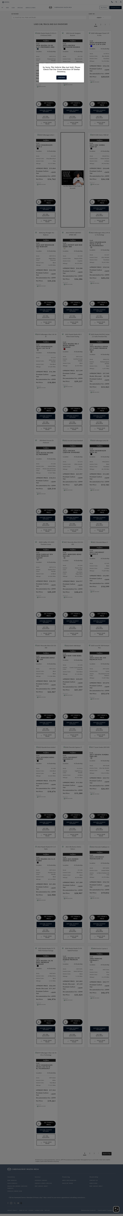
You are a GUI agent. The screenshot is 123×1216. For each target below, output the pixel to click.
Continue (61, 77)
